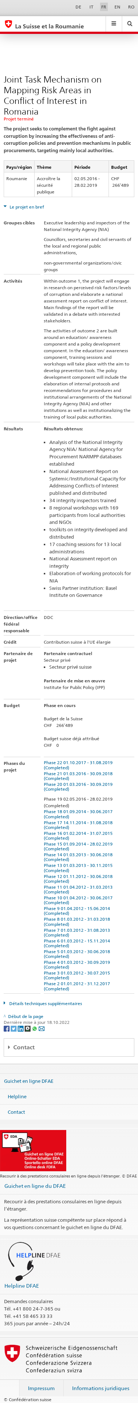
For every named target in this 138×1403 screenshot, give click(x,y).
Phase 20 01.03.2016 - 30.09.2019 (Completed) (79, 786)
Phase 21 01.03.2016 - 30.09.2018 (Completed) (79, 776)
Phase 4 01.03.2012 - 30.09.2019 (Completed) (78, 964)
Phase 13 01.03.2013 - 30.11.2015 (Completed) (79, 867)
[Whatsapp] (35, 1028)
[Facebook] (7, 1028)
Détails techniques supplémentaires (45, 1003)
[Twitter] (14, 1028)
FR (103, 7)
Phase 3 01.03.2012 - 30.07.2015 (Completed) (78, 975)
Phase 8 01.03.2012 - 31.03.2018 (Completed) (78, 921)
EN (117, 7)
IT (91, 7)
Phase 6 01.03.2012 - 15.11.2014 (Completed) (78, 943)
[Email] (42, 1028)
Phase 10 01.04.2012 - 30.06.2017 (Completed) (79, 900)
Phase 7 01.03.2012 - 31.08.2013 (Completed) (78, 932)
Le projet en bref (26, 207)
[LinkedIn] (21, 1028)
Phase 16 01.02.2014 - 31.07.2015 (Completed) (79, 835)
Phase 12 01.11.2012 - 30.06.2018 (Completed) (79, 879)
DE (78, 7)
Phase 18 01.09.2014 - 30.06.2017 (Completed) (79, 814)
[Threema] (28, 1028)
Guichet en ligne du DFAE (35, 1186)
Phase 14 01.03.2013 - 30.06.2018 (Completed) (79, 857)
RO (131, 7)
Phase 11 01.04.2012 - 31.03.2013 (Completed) (79, 889)
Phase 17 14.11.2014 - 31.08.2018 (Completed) (79, 825)
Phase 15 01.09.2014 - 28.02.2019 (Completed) (79, 846)
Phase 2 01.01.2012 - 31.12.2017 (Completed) (78, 986)
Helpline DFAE (21, 1286)
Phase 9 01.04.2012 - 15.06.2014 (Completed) (78, 911)
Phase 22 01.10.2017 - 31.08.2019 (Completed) (79, 765)
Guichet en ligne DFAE (28, 1081)
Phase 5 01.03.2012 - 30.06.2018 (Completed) (78, 954)
